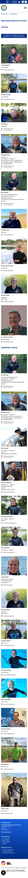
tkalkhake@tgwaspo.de (8, 69)
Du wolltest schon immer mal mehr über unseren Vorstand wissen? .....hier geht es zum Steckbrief (13, 36)
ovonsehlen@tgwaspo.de (9, 704)
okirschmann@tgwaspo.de (9, 674)
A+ (15, 1)
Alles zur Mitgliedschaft (8, 849)
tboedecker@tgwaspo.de (9, 492)
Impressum (17, 867)
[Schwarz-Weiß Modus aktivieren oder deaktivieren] (7, 2)
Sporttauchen (6, 840)
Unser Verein (5, 13)
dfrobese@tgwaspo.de (8, 456)
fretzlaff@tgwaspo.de (8, 234)
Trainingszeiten (6, 839)
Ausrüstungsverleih (7, 851)
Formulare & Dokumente (8, 853)
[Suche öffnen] (23, 2)
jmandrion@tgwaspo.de (8, 552)
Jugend (4, 843)
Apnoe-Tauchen (6, 842)
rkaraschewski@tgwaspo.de (9, 523)
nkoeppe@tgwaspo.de (8, 301)
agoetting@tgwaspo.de (8, 99)
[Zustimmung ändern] (3, 873)
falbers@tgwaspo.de (8, 585)
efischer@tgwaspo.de (8, 270)
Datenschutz (23, 867)
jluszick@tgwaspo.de (8, 341)
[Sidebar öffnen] (26, 2)
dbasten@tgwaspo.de (8, 769)
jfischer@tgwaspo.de (8, 813)
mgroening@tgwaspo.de (9, 733)
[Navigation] (25, 8)
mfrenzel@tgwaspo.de (8, 166)
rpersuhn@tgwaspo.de (8, 203)
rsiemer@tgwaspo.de (8, 128)
